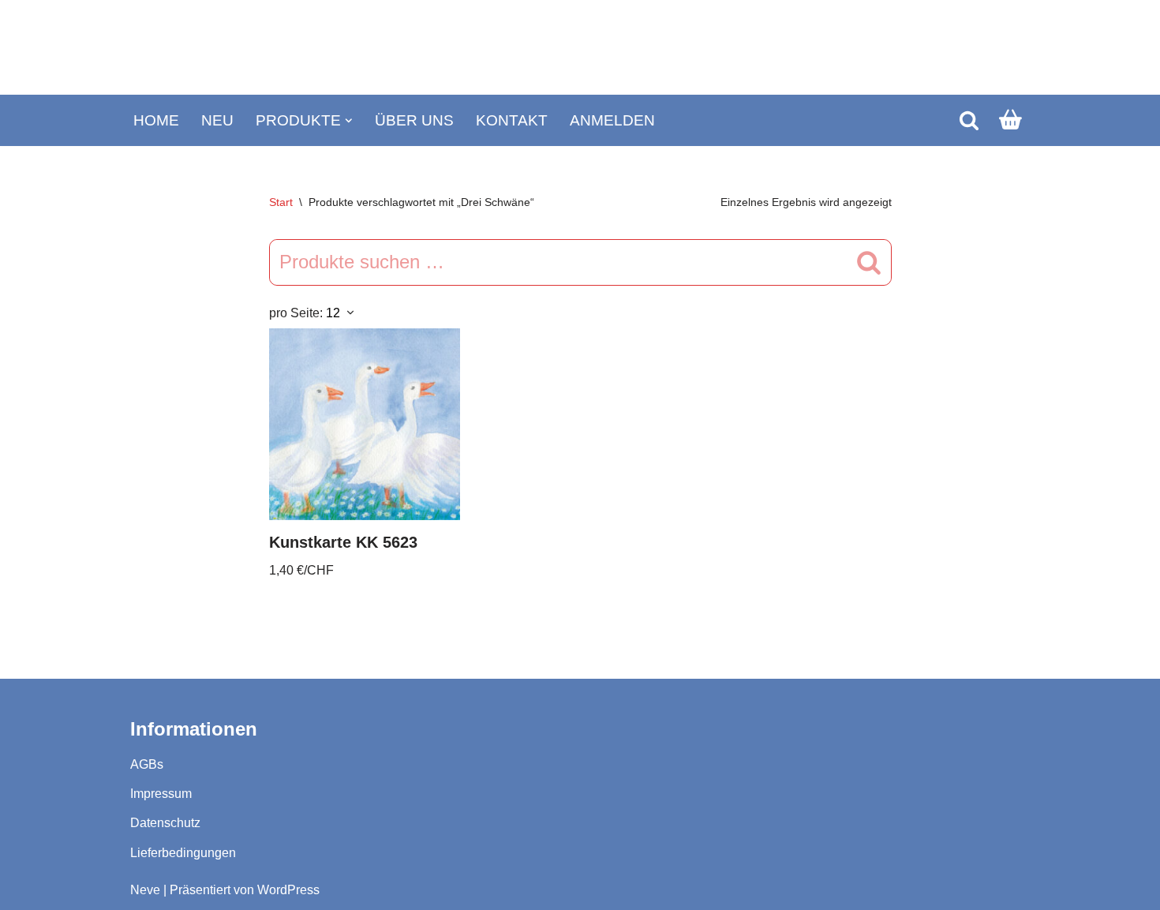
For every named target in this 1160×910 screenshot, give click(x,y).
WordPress (288, 890)
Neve (145, 890)
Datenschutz (165, 822)
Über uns (414, 120)
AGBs (146, 764)
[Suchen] (969, 120)
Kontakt (512, 120)
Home (156, 120)
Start (281, 202)
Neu (217, 120)
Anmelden (612, 120)
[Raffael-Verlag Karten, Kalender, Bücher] (580, 48)
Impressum (161, 793)
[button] (349, 121)
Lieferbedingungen (183, 852)
